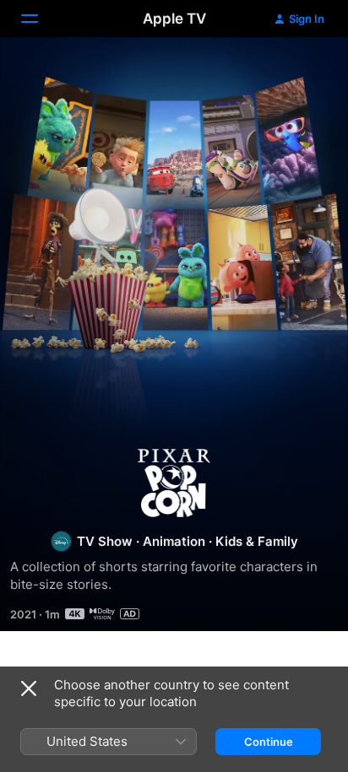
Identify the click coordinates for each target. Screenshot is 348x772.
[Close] (28, 688)
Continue (268, 741)
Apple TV (174, 18)
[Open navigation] (39, 18)
